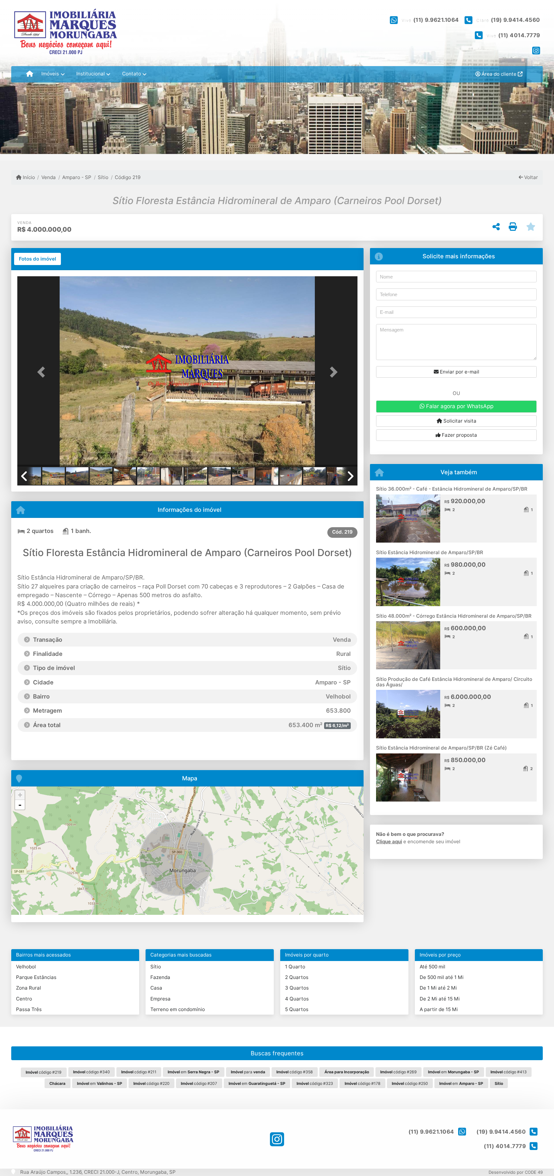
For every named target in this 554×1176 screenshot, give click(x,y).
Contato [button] (131, 74)
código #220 (151, 1083)
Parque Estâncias (36, 977)
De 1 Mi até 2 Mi (438, 988)
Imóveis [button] (50, 74)
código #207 (199, 1083)
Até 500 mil (432, 967)
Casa (156, 988)
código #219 (44, 1072)
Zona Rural (28, 988)
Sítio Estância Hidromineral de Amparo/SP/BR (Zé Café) (441, 748)
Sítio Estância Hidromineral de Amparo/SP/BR (429, 552)
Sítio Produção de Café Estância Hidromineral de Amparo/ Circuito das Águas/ (454, 682)
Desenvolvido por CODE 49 (516, 1172)
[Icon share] (536, 50)
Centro (24, 999)
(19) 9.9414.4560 (515, 20)
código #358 (294, 1071)
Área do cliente (499, 74)
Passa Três (29, 1009)
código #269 (398, 1071)
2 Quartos (296, 977)
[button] (42, 372)
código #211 (138, 1071)
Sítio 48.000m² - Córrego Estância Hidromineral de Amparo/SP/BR (454, 616)
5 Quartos (296, 1009)
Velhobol (26, 967)
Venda (48, 177)
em (193, 1071)
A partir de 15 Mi (439, 1009)
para (248, 1071)
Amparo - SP (76, 177)
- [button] (20, 804)
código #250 (410, 1083)
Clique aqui (389, 841)
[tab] (37, 259)
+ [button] (20, 795)
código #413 (509, 1071)
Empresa (160, 999)
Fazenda (160, 977)
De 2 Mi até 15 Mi (440, 999)
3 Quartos (297, 988)
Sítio (103, 177)
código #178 (363, 1083)
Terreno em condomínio (177, 1009)
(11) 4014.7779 (519, 35)
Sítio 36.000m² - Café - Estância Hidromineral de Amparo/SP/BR (451, 489)
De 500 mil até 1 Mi (442, 977)
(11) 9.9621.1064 (436, 20)
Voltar (530, 177)
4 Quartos (297, 999)
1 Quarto (295, 967)
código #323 (315, 1083)
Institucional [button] (90, 74)
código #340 (91, 1071)
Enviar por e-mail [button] (459, 372)
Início (28, 177)
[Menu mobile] (29, 74)
